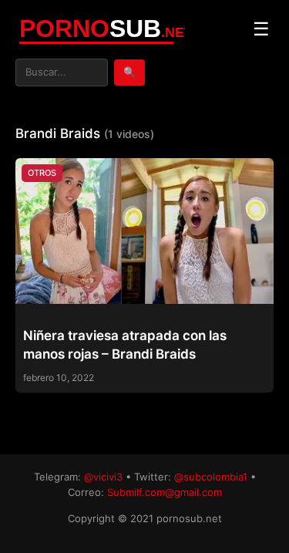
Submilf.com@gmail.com (164, 492)
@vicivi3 (103, 476)
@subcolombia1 (210, 476)
